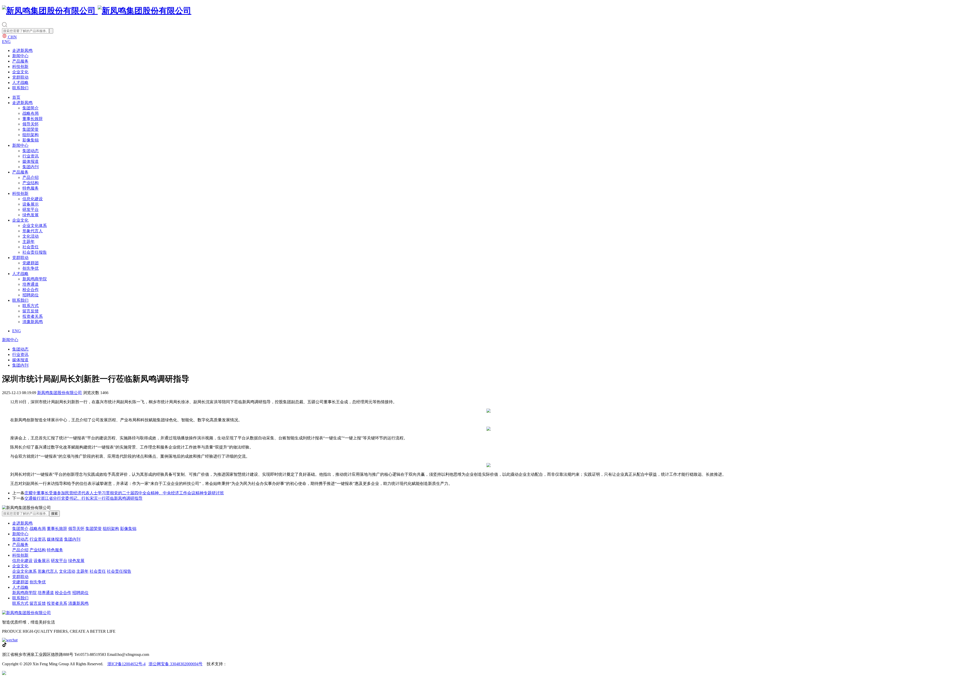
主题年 (28, 241)
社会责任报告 (34, 252)
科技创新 (20, 66)
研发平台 (30, 209)
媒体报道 (30, 161)
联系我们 (20, 88)
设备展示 (30, 204)
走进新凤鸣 (22, 50)
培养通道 (30, 284)
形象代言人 (32, 231)
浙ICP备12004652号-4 (126, 664)
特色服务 (30, 188)
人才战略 (20, 82)
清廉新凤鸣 (32, 322)
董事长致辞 (32, 119)
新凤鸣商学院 (34, 279)
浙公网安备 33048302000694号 (176, 664)
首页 (16, 97)
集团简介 (30, 108)
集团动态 (30, 151)
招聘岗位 (30, 295)
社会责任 (30, 247)
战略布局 (30, 113)
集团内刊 (30, 167)
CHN (12, 37)
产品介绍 (30, 177)
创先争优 (30, 268)
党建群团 (30, 263)
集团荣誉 (30, 129)
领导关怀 (30, 124)
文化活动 (30, 236)
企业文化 (20, 72)
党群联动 (20, 77)
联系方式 (30, 306)
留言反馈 (30, 311)
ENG (6, 41)
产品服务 (20, 61)
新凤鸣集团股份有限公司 (59, 393)
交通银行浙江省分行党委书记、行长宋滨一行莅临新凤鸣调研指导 (83, 498)
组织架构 (30, 135)
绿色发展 (30, 215)
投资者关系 (32, 316)
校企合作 (30, 289)
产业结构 (30, 183)
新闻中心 (20, 56)
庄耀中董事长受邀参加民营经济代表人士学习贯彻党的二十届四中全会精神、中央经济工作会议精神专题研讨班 (124, 493)
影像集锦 (30, 140)
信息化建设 (32, 199)
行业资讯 (30, 156)
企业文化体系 (34, 225)
